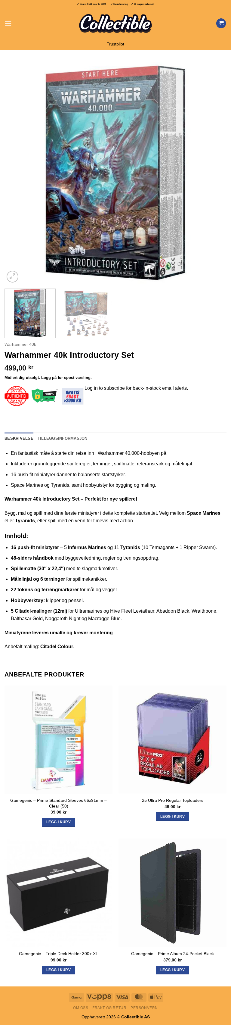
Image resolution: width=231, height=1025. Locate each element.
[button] (8, 23)
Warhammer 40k (20, 344)
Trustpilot (115, 44)
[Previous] (16, 173)
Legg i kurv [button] (58, 822)
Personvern (144, 1008)
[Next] (214, 173)
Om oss (80, 1008)
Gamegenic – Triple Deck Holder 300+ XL (58, 953)
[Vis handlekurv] (221, 23)
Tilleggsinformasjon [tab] (63, 438)
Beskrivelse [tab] (19, 438)
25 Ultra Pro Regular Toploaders (172, 800)
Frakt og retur (109, 1008)
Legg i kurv (58, 970)
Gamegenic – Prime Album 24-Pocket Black (172, 953)
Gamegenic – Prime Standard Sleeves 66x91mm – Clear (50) (58, 803)
